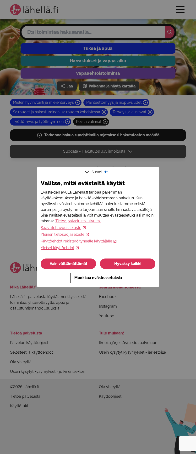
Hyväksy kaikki (127, 263)
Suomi (97, 172)
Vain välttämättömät (68, 263)
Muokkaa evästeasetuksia (98, 278)
